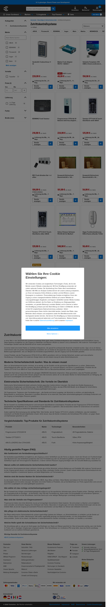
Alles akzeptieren (52, 328)
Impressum (69, 320)
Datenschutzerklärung (47, 320)
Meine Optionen (53, 334)
